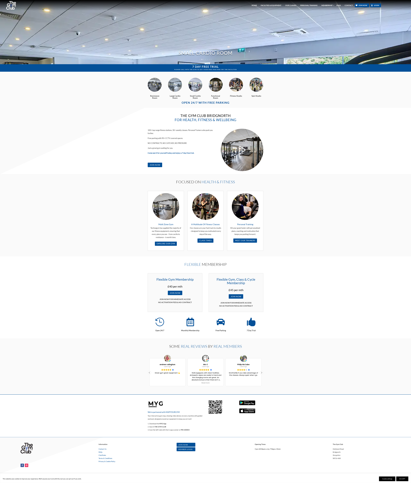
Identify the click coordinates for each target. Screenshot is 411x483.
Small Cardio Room (205, 53)
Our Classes (290, 5)
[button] (261, 372)
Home (254, 5)
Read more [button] (205, 383)
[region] (205, 478)
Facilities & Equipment (271, 5)
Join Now (362, 5)
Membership (327, 5)
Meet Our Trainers (245, 240)
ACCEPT (402, 479)
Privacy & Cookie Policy (107, 461)
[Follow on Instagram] (26, 465)
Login (376, 5)
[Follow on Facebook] (22, 465)
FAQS (338, 5)
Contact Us (102, 449)
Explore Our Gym (166, 243)
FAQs (100, 452)
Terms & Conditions (105, 458)
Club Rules (102, 455)
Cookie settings (387, 479)
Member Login (185, 449)
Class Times (205, 240)
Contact (349, 5)
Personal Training (309, 5)
